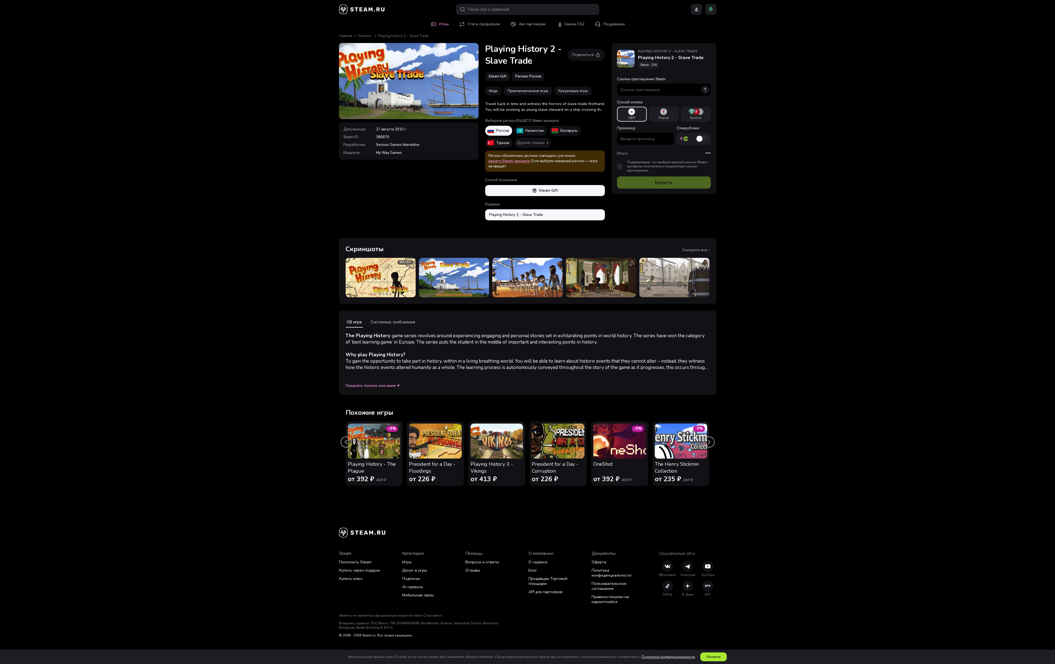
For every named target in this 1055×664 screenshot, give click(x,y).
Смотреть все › (696, 250)
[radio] (632, 114)
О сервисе (537, 562)
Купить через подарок (359, 570)
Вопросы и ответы (482, 562)
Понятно (713, 657)
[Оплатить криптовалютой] (696, 114)
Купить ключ (350, 578)
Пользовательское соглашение (609, 586)
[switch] (701, 138)
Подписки (411, 578)
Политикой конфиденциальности (668, 657)
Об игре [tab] (354, 322)
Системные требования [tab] (393, 322)
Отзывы (472, 570)
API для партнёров (545, 592)
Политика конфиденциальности (611, 573)
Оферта (599, 562)
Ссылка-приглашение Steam (661, 84)
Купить (663, 182)
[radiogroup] (664, 114)
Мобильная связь (418, 595)
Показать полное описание (372, 386)
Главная (345, 35)
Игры (407, 562)
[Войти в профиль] (696, 9)
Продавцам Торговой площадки (547, 581)
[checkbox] (620, 166)
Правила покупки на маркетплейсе (610, 599)
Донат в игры (414, 570)
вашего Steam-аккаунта (509, 161)
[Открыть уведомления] (710, 9)
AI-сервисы (412, 587)
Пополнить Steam (355, 562)
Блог (532, 570)
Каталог (365, 35)
